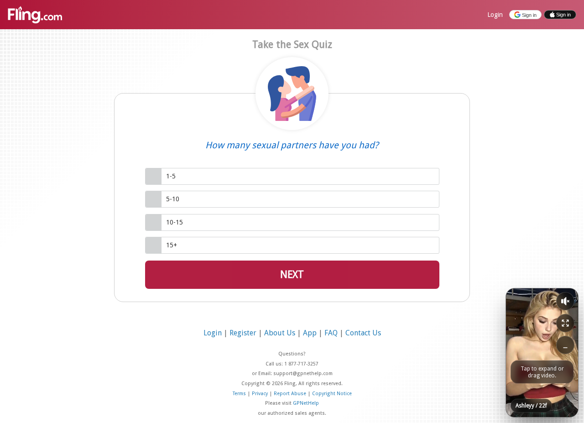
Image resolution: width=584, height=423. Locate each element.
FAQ (331, 333)
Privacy (260, 394)
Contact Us (363, 333)
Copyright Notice (332, 394)
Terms (240, 394)
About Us (280, 333)
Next (292, 274)
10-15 (174, 222)
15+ (171, 245)
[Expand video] (565, 323)
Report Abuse (291, 394)
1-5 (171, 176)
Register (243, 333)
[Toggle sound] (565, 301)
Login (495, 14)
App (310, 333)
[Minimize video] (565, 345)
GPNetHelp (306, 403)
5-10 (172, 199)
